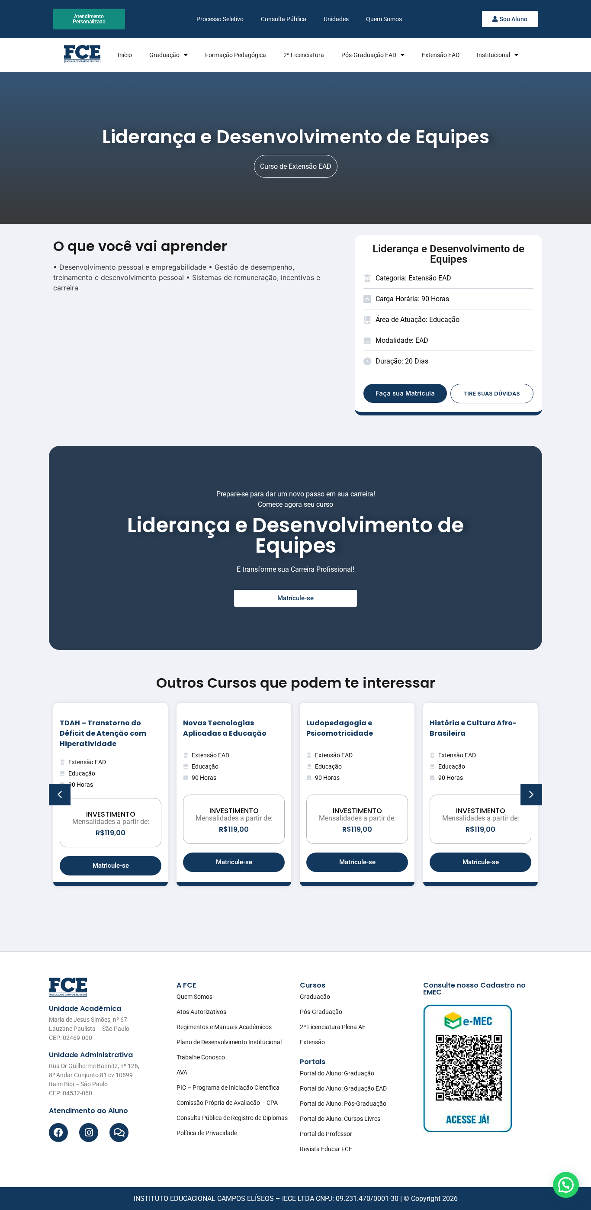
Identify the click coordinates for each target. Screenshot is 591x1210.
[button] (531, 794)
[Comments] (118, 1132)
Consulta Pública (283, 19)
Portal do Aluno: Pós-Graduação (343, 1103)
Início (125, 54)
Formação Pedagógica (235, 54)
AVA (182, 1072)
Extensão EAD (440, 54)
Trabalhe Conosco (201, 1057)
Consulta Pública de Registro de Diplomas (232, 1117)
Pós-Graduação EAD (368, 54)
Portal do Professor (326, 1133)
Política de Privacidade (207, 1133)
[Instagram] (88, 1132)
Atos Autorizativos (201, 1011)
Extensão (312, 1042)
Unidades (336, 19)
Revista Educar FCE (326, 1149)
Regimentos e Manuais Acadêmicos (224, 1026)
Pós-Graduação (321, 1011)
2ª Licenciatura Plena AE (333, 1026)
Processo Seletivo (220, 19)
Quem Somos (384, 19)
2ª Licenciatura (303, 54)
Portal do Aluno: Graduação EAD (343, 1088)
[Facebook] (58, 1132)
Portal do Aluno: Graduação (337, 1073)
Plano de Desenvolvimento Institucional (229, 1042)
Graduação (164, 54)
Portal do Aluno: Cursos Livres (340, 1118)
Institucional (493, 54)
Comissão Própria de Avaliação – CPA (227, 1102)
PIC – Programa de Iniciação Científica (228, 1087)
